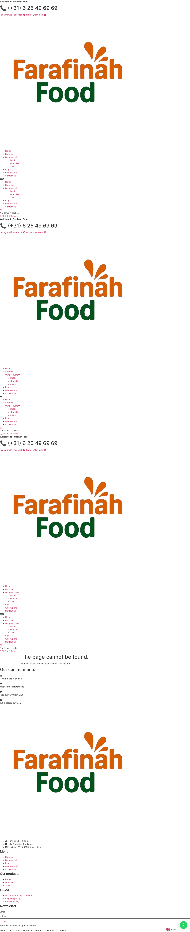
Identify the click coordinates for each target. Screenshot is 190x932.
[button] (95, 178)
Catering (9, 154)
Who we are (11, 172)
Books (13, 160)
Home (8, 151)
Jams (13, 166)
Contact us (10, 175)
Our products (11, 157)
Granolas (14, 163)
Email (2, 912)
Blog (7, 169)
